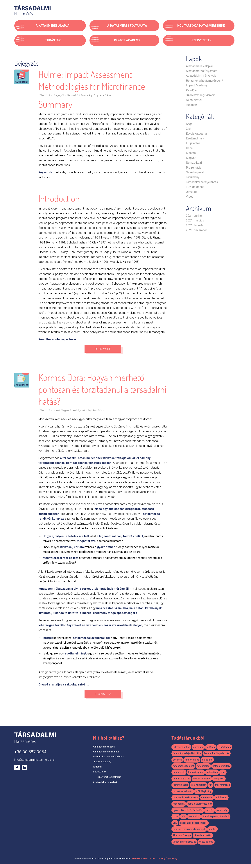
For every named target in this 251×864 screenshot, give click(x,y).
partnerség (221, 810)
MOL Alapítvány (203, 791)
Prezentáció (194, 167)
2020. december (196, 230)
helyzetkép (212, 772)
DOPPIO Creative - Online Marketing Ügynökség (154, 858)
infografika (219, 778)
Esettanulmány (195, 138)
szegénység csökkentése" (193, 823)
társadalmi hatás (202, 835)
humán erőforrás (181, 778)
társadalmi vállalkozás (184, 842)
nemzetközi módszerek (200, 804)
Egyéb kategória (196, 133)
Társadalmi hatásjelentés (202, 182)
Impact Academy (196, 85)
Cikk (63, 95)
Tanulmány (86, 95)
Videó (189, 196)
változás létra (206, 842)
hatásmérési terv (221, 766)
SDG (183, 816)
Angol (57, 95)
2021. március (195, 220)
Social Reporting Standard (216, 816)
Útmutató (192, 192)
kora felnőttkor (198, 785)
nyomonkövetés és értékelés (187, 810)
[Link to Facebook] (17, 767)
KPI (210, 785)
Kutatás (191, 153)
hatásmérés (203, 766)
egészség (198, 747)
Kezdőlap (192, 90)
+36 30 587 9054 (30, 752)
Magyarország (222, 785)
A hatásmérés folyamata (201, 71)
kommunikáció (180, 785)
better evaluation (181, 747)
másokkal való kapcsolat (185, 797)
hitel (223, 772)
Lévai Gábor (105, 95)
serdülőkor (194, 816)
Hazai (57, 410)
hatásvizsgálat (195, 772)
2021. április (194, 215)
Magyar (65, 410)
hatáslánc (207, 759)
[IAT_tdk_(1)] (21, 380)
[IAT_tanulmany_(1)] (21, 77)
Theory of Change (182, 835)
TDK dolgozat (195, 187)
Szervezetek (194, 100)
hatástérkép (179, 772)
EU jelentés (193, 143)
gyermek (177, 759)
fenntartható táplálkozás (216, 753)
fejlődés (211, 747)
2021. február (194, 225)
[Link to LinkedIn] (24, 767)
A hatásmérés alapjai (199, 66)
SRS (175, 823)
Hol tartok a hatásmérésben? (204, 80)
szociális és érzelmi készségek (189, 829)
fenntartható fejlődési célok (187, 753)
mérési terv (221, 797)
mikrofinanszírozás (183, 791)
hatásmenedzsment (183, 766)
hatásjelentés (192, 759)
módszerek (178, 804)
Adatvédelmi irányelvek (201, 75)
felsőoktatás (224, 747)
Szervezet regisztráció (201, 95)
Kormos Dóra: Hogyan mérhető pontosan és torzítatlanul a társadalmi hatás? (102, 389)
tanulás (212, 829)
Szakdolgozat (77, 410)
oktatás (209, 810)
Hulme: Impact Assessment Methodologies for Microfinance (91, 80)
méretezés (206, 797)
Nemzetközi (73, 95)
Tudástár (191, 105)
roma (175, 816)
